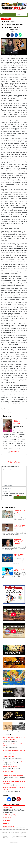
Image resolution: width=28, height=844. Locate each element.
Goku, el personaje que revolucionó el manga (19, 569)
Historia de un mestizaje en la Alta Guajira (13, 761)
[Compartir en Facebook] (12, 35)
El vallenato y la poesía (8, 756)
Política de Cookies (9, 833)
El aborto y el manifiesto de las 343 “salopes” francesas (18, 541)
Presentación (11, 832)
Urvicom (16, 842)
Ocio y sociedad (6, 18)
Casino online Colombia (8, 826)
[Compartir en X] (8, 35)
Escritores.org (6, 823)
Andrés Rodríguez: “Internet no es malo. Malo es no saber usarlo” (19, 526)
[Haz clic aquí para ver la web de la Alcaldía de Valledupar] (14, 594)
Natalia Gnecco (14, 29)
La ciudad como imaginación (10, 766)
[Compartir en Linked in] (16, 35)
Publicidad (17, 832)
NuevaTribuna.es (7, 817)
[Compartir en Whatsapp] (20, 35)
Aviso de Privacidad (18, 495)
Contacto (4, 832)
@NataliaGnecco (15, 451)
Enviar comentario (19, 498)
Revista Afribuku (7, 820)
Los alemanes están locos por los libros (19, 511)
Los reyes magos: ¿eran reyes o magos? (19, 555)
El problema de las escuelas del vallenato (13, 775)
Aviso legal (22, 832)
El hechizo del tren (7, 807)
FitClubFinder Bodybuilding (9, 814)
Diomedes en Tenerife (8, 771)
